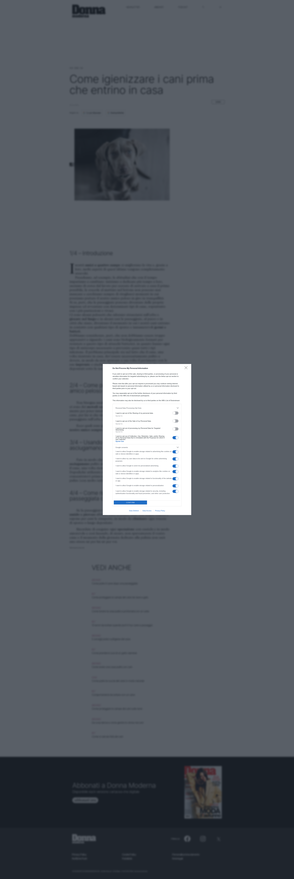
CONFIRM (130, 502)
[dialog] (147, 439)
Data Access (147, 511)
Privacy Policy (160, 511)
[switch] (175, 413)
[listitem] (147, 408)
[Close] (187, 368)
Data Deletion (134, 511)
